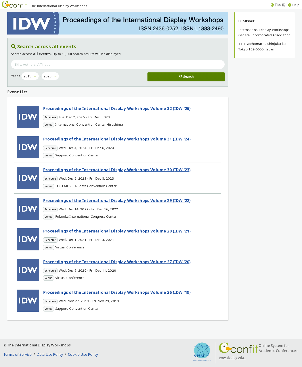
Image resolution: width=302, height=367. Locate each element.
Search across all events (46, 46)
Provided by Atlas (232, 357)
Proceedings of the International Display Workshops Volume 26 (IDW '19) (117, 292)
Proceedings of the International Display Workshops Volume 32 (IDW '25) (117, 108)
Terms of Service (18, 354)
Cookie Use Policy (83, 354)
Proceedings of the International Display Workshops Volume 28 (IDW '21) (117, 231)
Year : (15, 76)
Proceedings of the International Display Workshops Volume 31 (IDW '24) (117, 139)
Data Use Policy (50, 354)
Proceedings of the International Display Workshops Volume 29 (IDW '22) (117, 200)
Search (188, 76)
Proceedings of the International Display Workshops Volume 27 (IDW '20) (117, 261)
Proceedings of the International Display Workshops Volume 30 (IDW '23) (117, 169)
